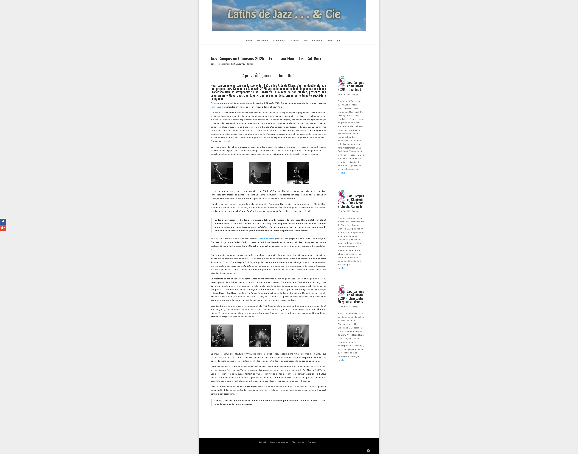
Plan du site (298, 442)
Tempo (329, 40)
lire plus (341, 173)
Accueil (248, 40)
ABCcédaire (262, 40)
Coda (305, 40)
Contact (312, 442)
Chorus (295, 40)
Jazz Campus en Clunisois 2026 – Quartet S (351, 86)
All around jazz (279, 40)
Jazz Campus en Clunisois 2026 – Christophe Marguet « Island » (351, 296)
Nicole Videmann (222, 64)
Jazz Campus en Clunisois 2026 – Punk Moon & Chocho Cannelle (351, 201)
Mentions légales (279, 442)
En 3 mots (317, 40)
